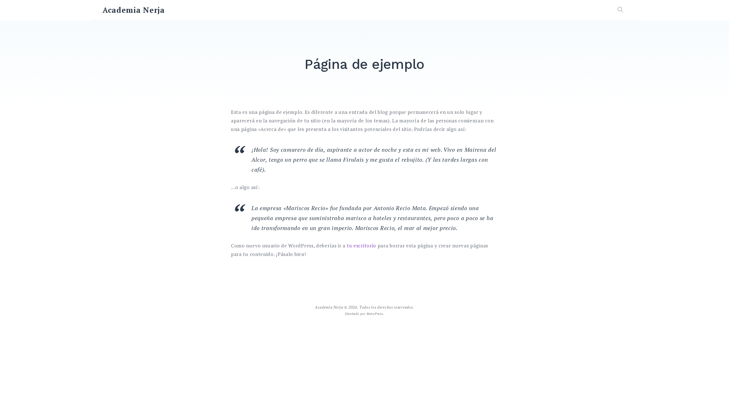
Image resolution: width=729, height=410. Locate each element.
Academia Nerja (134, 10)
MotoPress (374, 313)
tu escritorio (361, 245)
